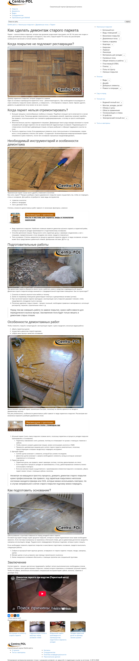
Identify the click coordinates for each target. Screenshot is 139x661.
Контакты (47, 650)
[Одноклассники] (12, 615)
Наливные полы (109, 58)
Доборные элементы (111, 85)
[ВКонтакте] (9, 615)
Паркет (52, 24)
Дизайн (105, 83)
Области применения (111, 110)
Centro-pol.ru (12, 24)
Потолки (100, 76)
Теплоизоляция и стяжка (112, 113)
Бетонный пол (108, 30)
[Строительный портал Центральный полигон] (20, 2)
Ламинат (106, 50)
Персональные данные (52, 657)
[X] (15, 615)
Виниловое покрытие (111, 36)
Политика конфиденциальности (55, 654)
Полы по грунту (109, 69)
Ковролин (106, 47)
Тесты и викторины (103, 123)
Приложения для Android (21, 17)
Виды (105, 80)
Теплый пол (101, 99)
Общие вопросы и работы (113, 60)
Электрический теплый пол (113, 118)
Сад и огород (101, 93)
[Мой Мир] (18, 615)
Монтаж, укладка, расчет (112, 105)
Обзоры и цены (109, 108)
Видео (14, 13)
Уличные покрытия (110, 72)
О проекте (15, 650)
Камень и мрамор (110, 41)
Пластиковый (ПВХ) (111, 63)
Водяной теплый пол (111, 102)
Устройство (107, 115)
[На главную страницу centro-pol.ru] (17, 645)
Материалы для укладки (112, 55)
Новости (15, 9)
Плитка (105, 66)
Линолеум (107, 52)
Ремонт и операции (110, 88)
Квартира (106, 44)
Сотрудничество (17, 15)
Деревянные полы (42, 24)
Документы (16, 11)
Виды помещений (110, 32)
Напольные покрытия (26, 24)
